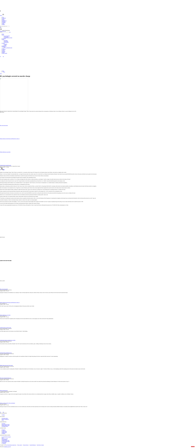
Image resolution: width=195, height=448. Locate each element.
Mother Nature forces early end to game (6, 365)
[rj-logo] (10, 13)
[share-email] (3, 169)
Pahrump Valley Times (5, 440)
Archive (3, 50)
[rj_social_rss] (3, 56)
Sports (3, 39)
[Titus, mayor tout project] (5, 288)
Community (4, 38)
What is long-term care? (4, 390)
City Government (7, 35)
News (3, 17)
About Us (3, 429)
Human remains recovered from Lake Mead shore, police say (10, 302)
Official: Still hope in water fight (5, 315)
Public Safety (6, 36)
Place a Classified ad (5, 419)
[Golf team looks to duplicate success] (5, 351)
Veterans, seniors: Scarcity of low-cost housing (7, 403)
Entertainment (4, 20)
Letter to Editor (4, 431)
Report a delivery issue (5, 425)
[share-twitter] (2, 169)
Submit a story (4, 432)
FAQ (3, 420)
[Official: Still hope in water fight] (5, 314)
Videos (3, 23)
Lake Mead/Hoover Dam (8, 37)
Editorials (5, 44)
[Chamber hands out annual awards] (5, 326)
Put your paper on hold (5, 424)
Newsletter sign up (5, 426)
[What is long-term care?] (5, 389)
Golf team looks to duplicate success (6, 352)
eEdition (3, 24)
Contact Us (4, 430)
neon (3, 437)
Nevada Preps (6, 42)
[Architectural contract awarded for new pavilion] (5, 339)
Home (3, 34)
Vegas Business (4, 439)
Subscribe (3, 51)
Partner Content (4, 53)
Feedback (3, 433)
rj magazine (4, 443)
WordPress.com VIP (7, 446)
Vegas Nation (4, 442)
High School (6, 41)
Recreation (6, 40)
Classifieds (3, 22)
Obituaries (3, 21)
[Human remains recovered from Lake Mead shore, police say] (5, 300)
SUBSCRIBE (192, 446)
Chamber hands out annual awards (5, 327)
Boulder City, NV (3, 31)
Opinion (3, 19)
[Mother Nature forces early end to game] (5, 364)
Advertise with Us (5, 418)
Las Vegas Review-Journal (6, 436)
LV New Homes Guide (6, 441)
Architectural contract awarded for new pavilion (7, 340)
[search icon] (0, 27)
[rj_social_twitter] (1, 56)
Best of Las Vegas (5, 438)
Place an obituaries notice (8, 47)
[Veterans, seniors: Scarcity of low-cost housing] (5, 402)
